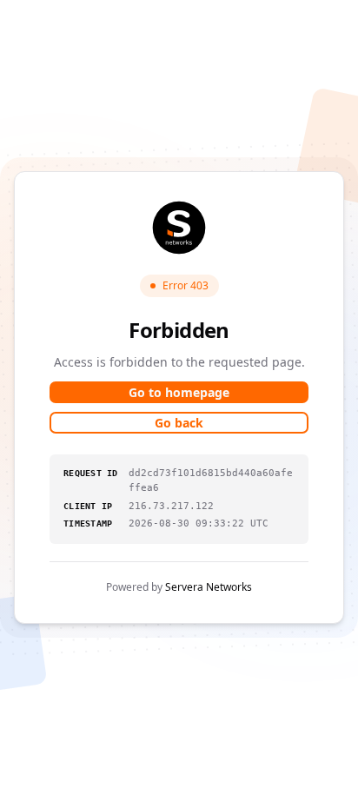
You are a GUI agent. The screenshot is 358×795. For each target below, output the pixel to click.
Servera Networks (208, 587)
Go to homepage (179, 392)
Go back (179, 422)
